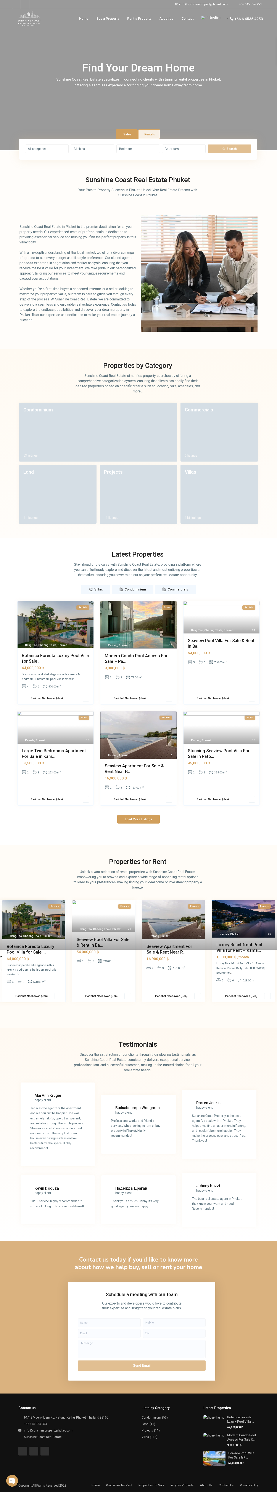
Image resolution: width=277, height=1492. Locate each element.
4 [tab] (145, 1010)
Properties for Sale (151, 1485)
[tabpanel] (104, 953)
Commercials (199, 410)
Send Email (142, 1365)
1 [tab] (125, 1010)
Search (232, 149)
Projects (113, 472)
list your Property (182, 1485)
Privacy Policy (249, 1485)
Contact (188, 19)
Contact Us (226, 1485)
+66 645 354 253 (250, 4)
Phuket (62, 645)
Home (83, 19)
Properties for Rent (119, 1485)
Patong (112, 645)
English (215, 17)
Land (28, 472)
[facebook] (16, 4)
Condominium (38, 410)
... (76, 679)
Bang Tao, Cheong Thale (40, 645)
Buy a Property (108, 19)
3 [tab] (138, 1010)
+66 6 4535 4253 (248, 18)
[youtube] (25, 4)
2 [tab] (132, 1010)
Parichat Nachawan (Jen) (47, 698)
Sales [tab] (127, 134)
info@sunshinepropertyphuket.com (203, 4)
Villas (190, 472)
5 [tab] (151, 1010)
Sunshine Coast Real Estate (43, 1437)
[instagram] (33, 4)
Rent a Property (139, 19)
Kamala (29, 740)
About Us (166, 19)
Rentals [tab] (149, 134)
